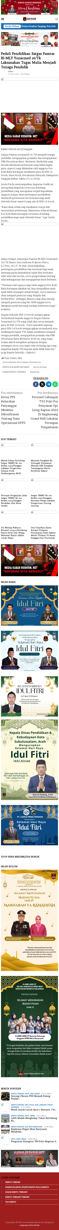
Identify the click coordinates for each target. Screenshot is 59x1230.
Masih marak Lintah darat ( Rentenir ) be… (34, 1109)
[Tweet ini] (42, 384)
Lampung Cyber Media (30, 1225)
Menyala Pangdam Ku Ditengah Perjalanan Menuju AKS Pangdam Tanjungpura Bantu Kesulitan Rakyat (42, 465)
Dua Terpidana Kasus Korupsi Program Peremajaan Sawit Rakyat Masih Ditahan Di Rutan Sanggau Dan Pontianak (43, 532)
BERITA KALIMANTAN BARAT (16, 367)
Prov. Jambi (30, 1116)
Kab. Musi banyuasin (33, 1127)
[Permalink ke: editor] (4, 72)
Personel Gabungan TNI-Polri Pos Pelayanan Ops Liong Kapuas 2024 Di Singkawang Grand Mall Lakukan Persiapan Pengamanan (44, 410)
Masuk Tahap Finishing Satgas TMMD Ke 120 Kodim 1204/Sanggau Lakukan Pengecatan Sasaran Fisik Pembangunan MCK (13, 467)
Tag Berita (34, 372)
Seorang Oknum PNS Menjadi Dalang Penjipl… (30, 1097)
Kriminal (15, 1107)
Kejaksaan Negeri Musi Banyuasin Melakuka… (29, 1130)
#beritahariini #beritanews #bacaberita (22, 362)
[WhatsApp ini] (55, 384)
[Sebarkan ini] (36, 384)
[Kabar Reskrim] (29, 18)
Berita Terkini (40, 367)
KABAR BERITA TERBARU (14, 372)
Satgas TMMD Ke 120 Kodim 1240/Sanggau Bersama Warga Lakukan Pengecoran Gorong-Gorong (43, 500)
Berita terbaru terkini (17, 1197)
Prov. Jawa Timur (32, 1094)
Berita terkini (17, 1094)
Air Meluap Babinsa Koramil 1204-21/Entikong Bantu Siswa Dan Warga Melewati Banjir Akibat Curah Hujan (14, 532)
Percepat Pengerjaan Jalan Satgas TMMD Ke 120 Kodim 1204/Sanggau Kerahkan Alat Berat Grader (14, 500)
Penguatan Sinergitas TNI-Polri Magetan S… (34, 1141)
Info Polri (29, 1105)
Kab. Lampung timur (44, 1105)
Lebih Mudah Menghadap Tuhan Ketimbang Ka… (34, 1119)
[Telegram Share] (49, 384)
